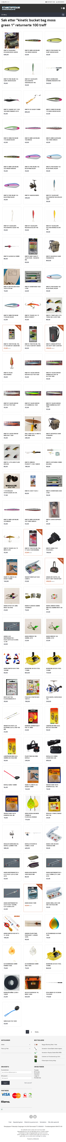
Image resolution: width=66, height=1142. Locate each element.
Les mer (28, 1136)
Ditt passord (4, 1076)
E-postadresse (5, 1070)
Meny (5, 15)
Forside (36, 1070)
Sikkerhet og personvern (31, 1122)
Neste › (37, 1032)
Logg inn (36, 1076)
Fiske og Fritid (4, 1048)
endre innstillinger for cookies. (39, 1136)
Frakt (10, 1122)
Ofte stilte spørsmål (53, 1122)
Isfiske (2, 1044)
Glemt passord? (28, 1083)
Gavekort (36, 1074)
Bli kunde (37, 1072)
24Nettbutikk (36, 1139)
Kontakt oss (37, 1078)
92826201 (41, 1126)
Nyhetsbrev (43, 1122)
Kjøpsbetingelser (18, 1122)
